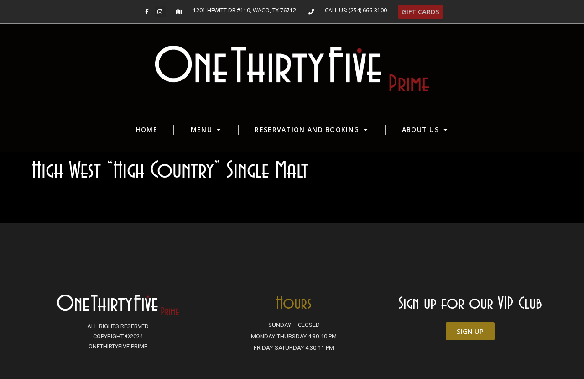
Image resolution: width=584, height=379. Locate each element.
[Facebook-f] (146, 11)
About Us (420, 129)
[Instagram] (160, 11)
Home (146, 129)
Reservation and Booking (307, 129)
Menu (201, 129)
